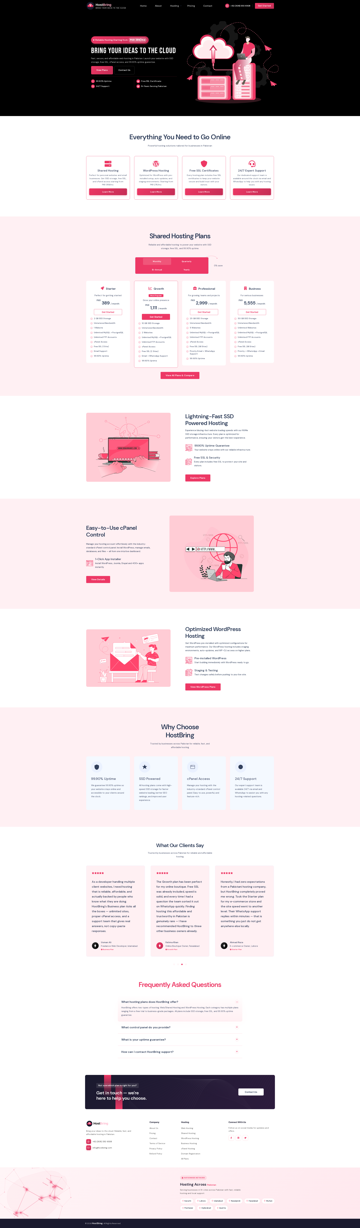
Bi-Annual (157, 269)
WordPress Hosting (190, 1138)
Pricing (152, 1133)
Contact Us (124, 70)
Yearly (187, 269)
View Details (98, 579)
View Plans (102, 70)
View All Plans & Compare (180, 375)
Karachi (187, 1201)
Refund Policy (155, 1153)
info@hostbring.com (102, 1147)
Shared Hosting (188, 1133)
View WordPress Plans (203, 686)
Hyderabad (206, 1208)
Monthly (157, 261)
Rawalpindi (235, 1201)
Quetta (222, 1208)
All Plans (185, 1158)
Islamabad (218, 1201)
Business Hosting (189, 1143)
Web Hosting (187, 1128)
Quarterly (186, 261)
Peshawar (188, 1208)
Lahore (202, 1201)
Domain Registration (190, 1153)
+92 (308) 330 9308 (240, 6)
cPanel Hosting (188, 1148)
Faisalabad (253, 1201)
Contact (153, 1138)
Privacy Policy (155, 1148)
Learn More (108, 192)
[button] (174, 964)
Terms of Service (157, 1143)
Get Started (264, 5)
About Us (153, 1128)
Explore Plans (197, 477)
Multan (269, 1201)
